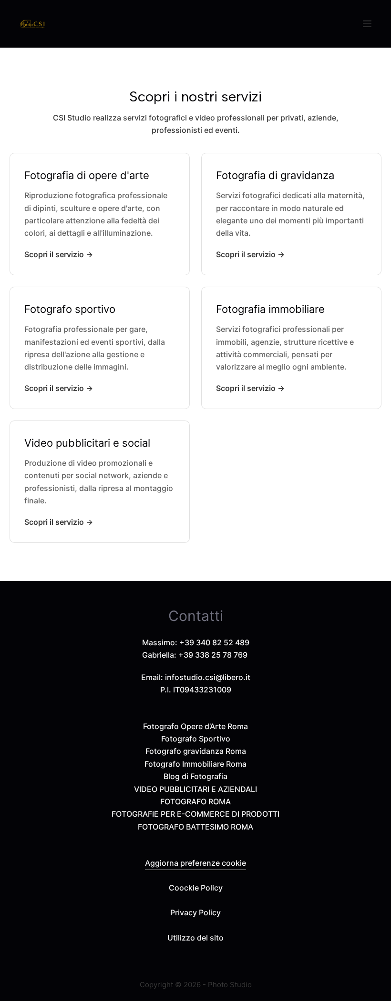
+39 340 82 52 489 (214, 642)
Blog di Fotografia (195, 776)
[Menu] (367, 24)
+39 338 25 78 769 (212, 655)
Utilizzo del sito (195, 937)
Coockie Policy (196, 887)
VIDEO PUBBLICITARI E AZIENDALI (195, 789)
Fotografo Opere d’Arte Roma (195, 726)
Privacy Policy (195, 912)
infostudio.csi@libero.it (207, 677)
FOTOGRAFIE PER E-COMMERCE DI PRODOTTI (195, 814)
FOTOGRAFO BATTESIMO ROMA (195, 826)
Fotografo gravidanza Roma (195, 751)
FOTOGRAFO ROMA (195, 801)
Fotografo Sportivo (195, 738)
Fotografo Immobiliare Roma (195, 764)
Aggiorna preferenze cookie (195, 863)
